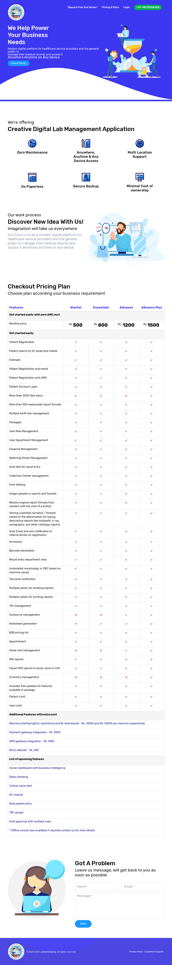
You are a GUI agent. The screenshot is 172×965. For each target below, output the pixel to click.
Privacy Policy (136, 951)
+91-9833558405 (148, 7)
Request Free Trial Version (82, 7)
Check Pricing (18, 63)
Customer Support (154, 951)
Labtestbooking (48, 952)
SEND (83, 923)
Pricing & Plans (110, 7)
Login (126, 7)
